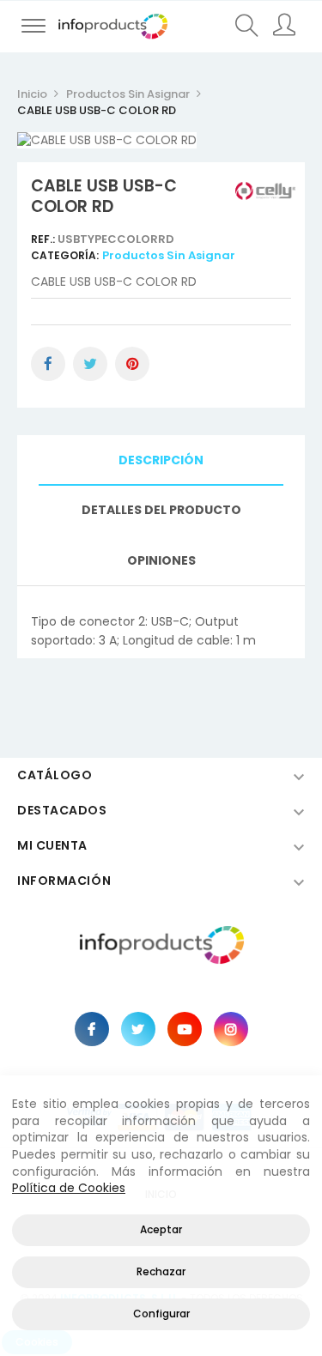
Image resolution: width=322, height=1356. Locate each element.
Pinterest (132, 364)
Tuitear (90, 364)
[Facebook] (92, 1029)
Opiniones (161, 560)
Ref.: (44, 239)
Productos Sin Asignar (168, 255)
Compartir (48, 364)
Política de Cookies (68, 1187)
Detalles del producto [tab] (161, 509)
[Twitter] (138, 1029)
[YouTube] (184, 1029)
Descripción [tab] (161, 460)
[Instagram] (231, 1029)
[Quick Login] (285, 26)
